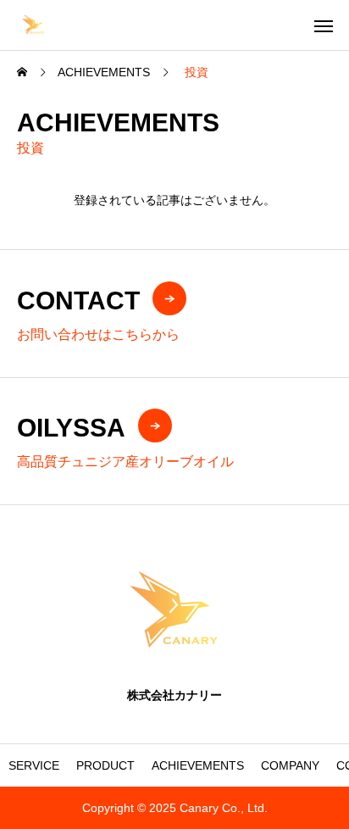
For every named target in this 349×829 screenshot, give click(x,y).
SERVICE (33, 765)
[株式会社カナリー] (33, 25)
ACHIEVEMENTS (198, 765)
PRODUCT (105, 765)
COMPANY (290, 765)
